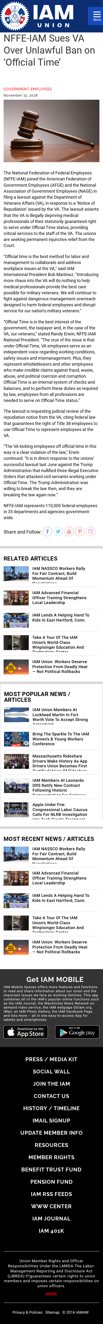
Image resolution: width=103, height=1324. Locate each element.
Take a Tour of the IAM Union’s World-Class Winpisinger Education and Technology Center (58, 645)
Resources (51, 1145)
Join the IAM (51, 1084)
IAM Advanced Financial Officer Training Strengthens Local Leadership (59, 598)
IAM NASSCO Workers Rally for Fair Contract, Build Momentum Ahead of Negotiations (58, 576)
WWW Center (51, 1206)
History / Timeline (51, 1108)
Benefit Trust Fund (51, 1169)
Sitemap (53, 1312)
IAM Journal (51, 1218)
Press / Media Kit (51, 1059)
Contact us (51, 1096)
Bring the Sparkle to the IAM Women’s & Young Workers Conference (61, 739)
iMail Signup (51, 1120)
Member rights (51, 1157)
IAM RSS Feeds (51, 1194)
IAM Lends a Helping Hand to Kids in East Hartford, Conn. (60, 617)
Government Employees (28, 89)
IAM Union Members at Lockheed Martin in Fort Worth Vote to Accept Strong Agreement (60, 717)
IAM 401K (51, 1231)
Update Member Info (51, 1133)
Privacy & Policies (27, 1312)
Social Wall (51, 1071)
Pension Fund (51, 1182)
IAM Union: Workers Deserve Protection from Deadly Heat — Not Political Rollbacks (60, 666)
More (51, 1294)
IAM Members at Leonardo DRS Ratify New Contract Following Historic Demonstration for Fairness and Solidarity (59, 790)
